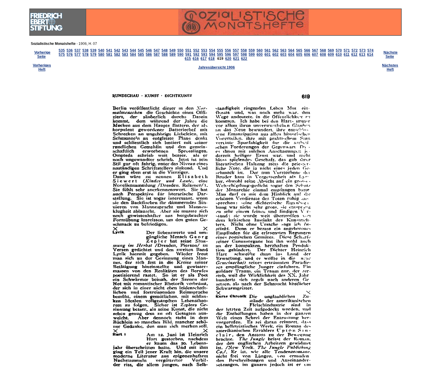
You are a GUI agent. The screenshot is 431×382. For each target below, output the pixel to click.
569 (331, 50)
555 (220, 50)
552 (196, 50)
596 (228, 54)
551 (188, 50)
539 (93, 50)
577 (77, 54)
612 (354, 54)
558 (244, 50)
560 (260, 50)
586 (149, 54)
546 (149, 50)
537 (77, 50)
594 (212, 54)
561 (267, 50)
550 (180, 50)
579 (93, 54)
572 (355, 50)
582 (117, 54)
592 (196, 54)
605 (299, 54)
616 (196, 59)
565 (299, 50)
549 (172, 50)
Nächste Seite (391, 54)
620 (228, 59)
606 (307, 54)
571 (347, 50)
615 (188, 59)
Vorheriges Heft (42, 67)
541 (109, 50)
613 (362, 54)
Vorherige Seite (42, 54)
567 (315, 50)
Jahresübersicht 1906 (216, 67)
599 (252, 54)
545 (141, 50)
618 (211, 59)
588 (165, 54)
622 (244, 59)
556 (228, 50)
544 (133, 50)
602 (275, 54)
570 (339, 50)
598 (244, 54)
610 (339, 54)
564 (291, 50)
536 (70, 50)
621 (236, 59)
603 (283, 54)
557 (236, 50)
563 (283, 50)
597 (236, 54)
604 (291, 54)
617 (204, 59)
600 (260, 54)
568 (323, 50)
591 (188, 54)
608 (323, 54)
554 (212, 50)
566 (307, 50)
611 (346, 54)
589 (172, 54)
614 (370, 54)
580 (101, 54)
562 (275, 50)
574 (370, 50)
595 (220, 54)
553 (204, 50)
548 (165, 50)
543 (125, 50)
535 (62, 50)
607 (315, 54)
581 (109, 54)
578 (85, 54)
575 (62, 54)
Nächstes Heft (390, 67)
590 (180, 54)
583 (125, 54)
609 (331, 54)
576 (70, 54)
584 (133, 54)
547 (157, 50)
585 (141, 54)
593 (204, 54)
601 (267, 54)
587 (157, 54)
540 (101, 50)
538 (85, 50)
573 (362, 50)
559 (252, 50)
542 (117, 50)
